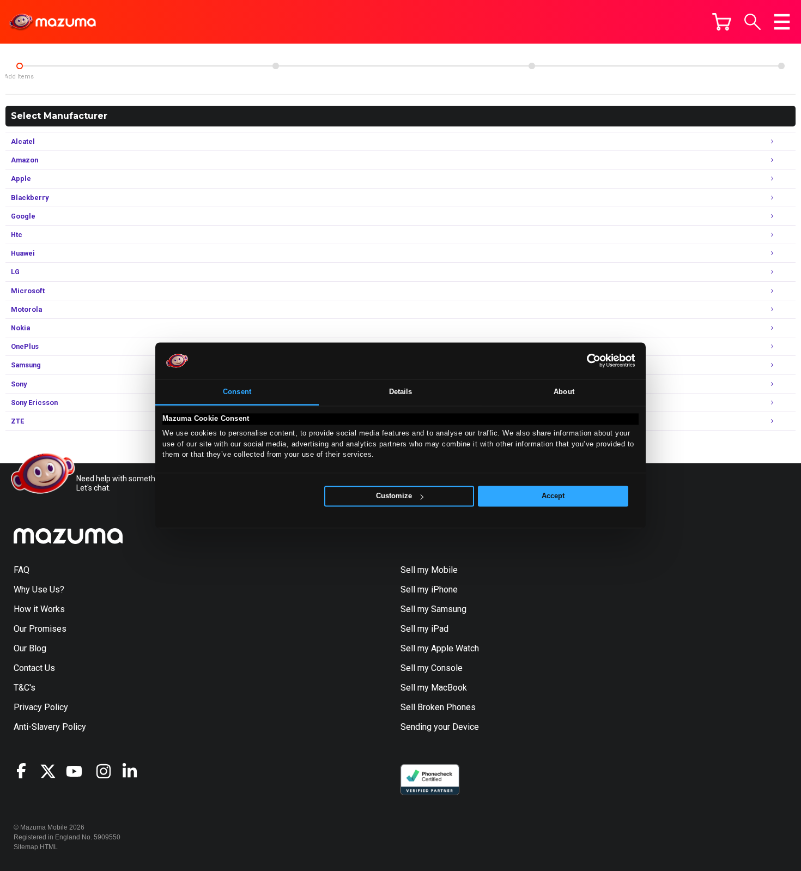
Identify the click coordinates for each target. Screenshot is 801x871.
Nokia (392, 326)
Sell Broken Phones (438, 707)
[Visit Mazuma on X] (53, 771)
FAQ (21, 570)
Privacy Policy (41, 707)
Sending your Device (439, 727)
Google (392, 215)
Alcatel (392, 140)
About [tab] (564, 392)
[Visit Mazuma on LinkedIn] (135, 771)
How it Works (39, 609)
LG (392, 270)
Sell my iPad (424, 629)
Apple (392, 177)
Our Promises (40, 629)
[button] (752, 22)
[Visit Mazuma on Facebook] (27, 771)
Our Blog (30, 648)
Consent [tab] (237, 392)
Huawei (392, 252)
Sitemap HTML (36, 847)
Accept (553, 496)
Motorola (392, 308)
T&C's (24, 687)
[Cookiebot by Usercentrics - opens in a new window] (587, 361)
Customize (394, 496)
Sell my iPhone (429, 589)
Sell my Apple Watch (439, 648)
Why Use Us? (39, 589)
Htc (392, 233)
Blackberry (392, 196)
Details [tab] (400, 392)
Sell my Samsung (433, 609)
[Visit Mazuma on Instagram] (108, 771)
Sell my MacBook (433, 687)
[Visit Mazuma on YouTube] (79, 771)
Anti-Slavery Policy (50, 727)
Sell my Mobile (429, 570)
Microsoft (392, 289)
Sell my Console (431, 668)
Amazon (392, 159)
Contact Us (34, 668)
